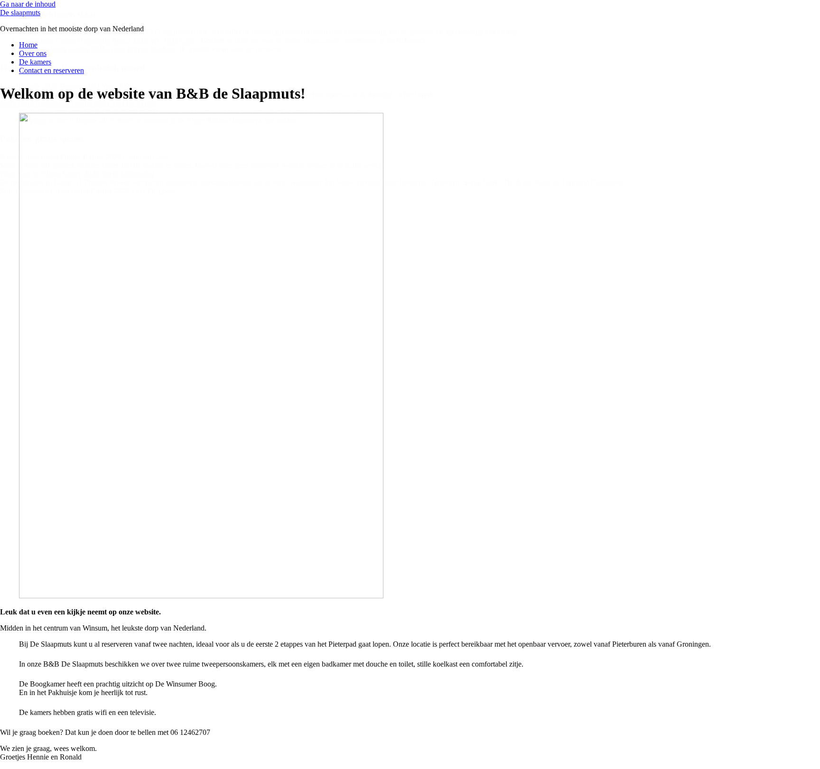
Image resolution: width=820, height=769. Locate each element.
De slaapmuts (20, 13)
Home (28, 45)
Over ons (33, 53)
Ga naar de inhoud (28, 4)
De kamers (35, 62)
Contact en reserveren (51, 70)
